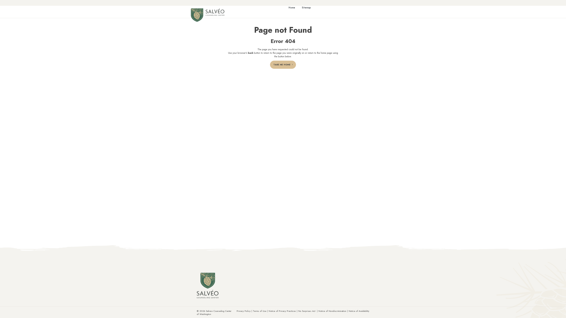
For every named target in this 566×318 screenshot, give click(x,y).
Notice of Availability (359, 311)
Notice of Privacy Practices (282, 311)
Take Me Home (281, 64)
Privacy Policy (244, 311)
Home (292, 7)
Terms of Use (259, 311)
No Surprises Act (306, 311)
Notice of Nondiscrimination (332, 311)
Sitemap (306, 7)
